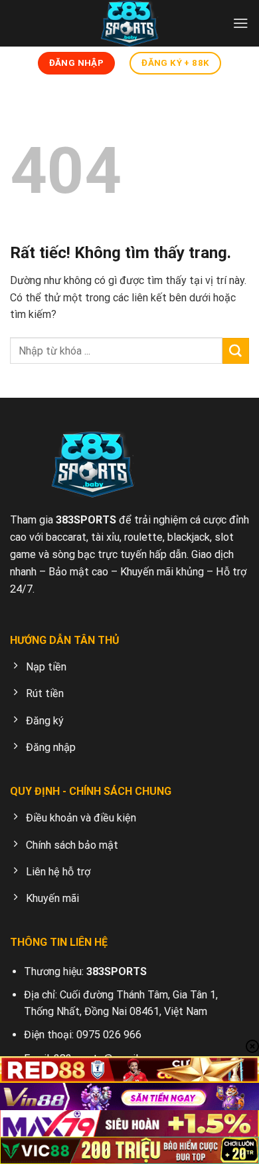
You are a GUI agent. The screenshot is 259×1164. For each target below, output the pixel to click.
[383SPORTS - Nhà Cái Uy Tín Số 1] (129, 23)
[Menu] (240, 23)
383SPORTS (86, 519)
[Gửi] (235, 351)
